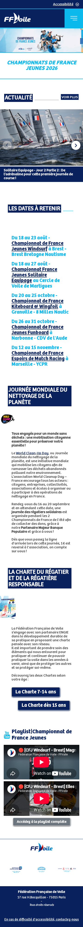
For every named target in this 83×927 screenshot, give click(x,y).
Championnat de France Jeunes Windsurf (37, 246)
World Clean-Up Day (32, 453)
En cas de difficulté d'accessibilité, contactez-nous (41, 919)
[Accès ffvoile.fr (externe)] (17, 18)
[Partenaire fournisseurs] (67, 869)
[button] (76, 145)
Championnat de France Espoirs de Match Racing (38, 356)
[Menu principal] (74, 18)
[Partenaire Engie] (41, 869)
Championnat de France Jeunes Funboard (37, 330)
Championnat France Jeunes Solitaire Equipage (34, 275)
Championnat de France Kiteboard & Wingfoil (37, 303)
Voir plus (70, 97)
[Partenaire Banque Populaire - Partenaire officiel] (16, 869)
